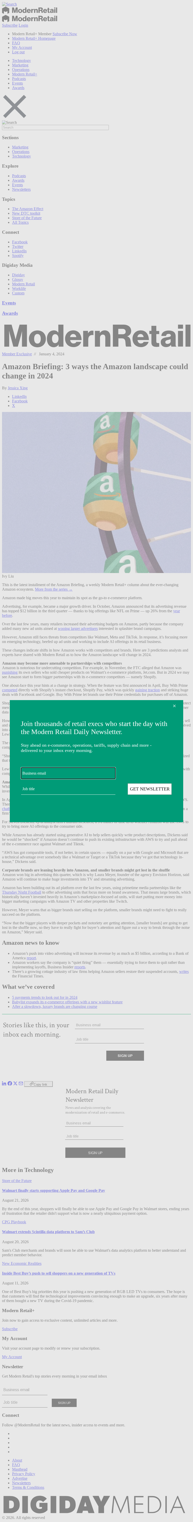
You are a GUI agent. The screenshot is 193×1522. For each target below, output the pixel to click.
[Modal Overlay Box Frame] (96, 761)
